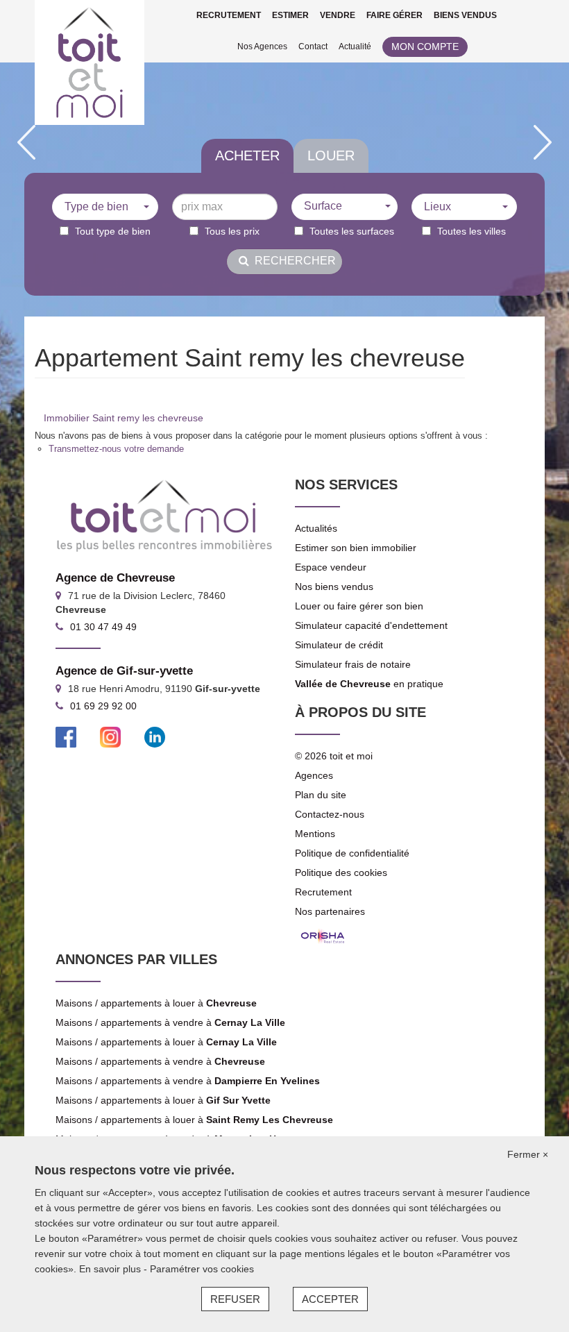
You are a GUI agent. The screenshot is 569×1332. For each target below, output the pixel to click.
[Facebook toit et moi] (66, 736)
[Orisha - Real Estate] (322, 936)
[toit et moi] (89, 62)
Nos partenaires (330, 911)
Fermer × (527, 1154)
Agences (314, 775)
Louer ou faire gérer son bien (359, 606)
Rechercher (292, 261)
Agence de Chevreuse (115, 577)
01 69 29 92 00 (103, 705)
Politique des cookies (341, 872)
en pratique (369, 683)
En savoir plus (111, 1268)
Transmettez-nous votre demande (116, 449)
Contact (313, 46)
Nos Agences (262, 46)
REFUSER (235, 1299)
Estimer (290, 15)
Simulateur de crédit (339, 644)
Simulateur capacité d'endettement (371, 625)
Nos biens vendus (334, 586)
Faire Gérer (394, 15)
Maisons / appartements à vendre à (170, 1022)
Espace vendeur (330, 567)
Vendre (337, 15)
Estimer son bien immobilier (355, 547)
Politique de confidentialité (352, 853)
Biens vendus (465, 15)
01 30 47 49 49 (103, 626)
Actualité (355, 46)
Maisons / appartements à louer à (156, 1003)
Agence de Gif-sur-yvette (124, 670)
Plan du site (320, 794)
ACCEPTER (330, 1299)
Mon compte (425, 46)
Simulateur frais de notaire (353, 664)
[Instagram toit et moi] (110, 736)
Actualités (316, 528)
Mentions (315, 833)
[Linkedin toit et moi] (154, 736)
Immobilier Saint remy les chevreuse (123, 417)
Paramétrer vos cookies (202, 1268)
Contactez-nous (329, 814)
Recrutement (228, 15)
